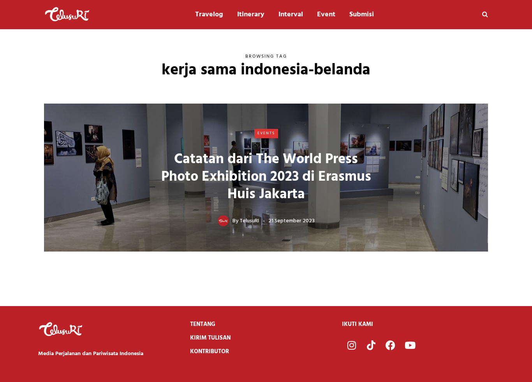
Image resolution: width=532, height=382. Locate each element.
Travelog (209, 14)
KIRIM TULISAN (210, 338)
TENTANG (202, 324)
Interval (290, 14)
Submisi (361, 14)
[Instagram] (351, 345)
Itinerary (250, 14)
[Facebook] (390, 345)
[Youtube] (410, 345)
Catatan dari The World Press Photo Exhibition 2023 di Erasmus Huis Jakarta (266, 177)
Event (326, 14)
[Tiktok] (371, 345)
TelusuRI (249, 221)
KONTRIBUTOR (209, 351)
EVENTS (266, 133)
